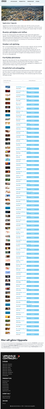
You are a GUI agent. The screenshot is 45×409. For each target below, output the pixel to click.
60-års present (6, 389)
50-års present (6, 387)
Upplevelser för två (6, 390)
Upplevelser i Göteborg (7, 365)
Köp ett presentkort (6, 396)
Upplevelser (14, 1)
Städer (37, 1)
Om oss (4, 403)
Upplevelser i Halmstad (7, 370)
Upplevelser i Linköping (7, 373)
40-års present (6, 385)
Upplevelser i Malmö (7, 367)
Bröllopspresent (6, 381)
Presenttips (22, 1)
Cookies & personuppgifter (29, 406)
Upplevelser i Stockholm (7, 364)
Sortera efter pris (32, 80)
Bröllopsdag (5, 382)
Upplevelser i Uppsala (7, 369)
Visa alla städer (5, 375)
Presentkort (30, 1)
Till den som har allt (6, 397)
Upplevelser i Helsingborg (8, 372)
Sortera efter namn (7, 80)
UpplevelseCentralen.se (16, 406)
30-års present (6, 384)
